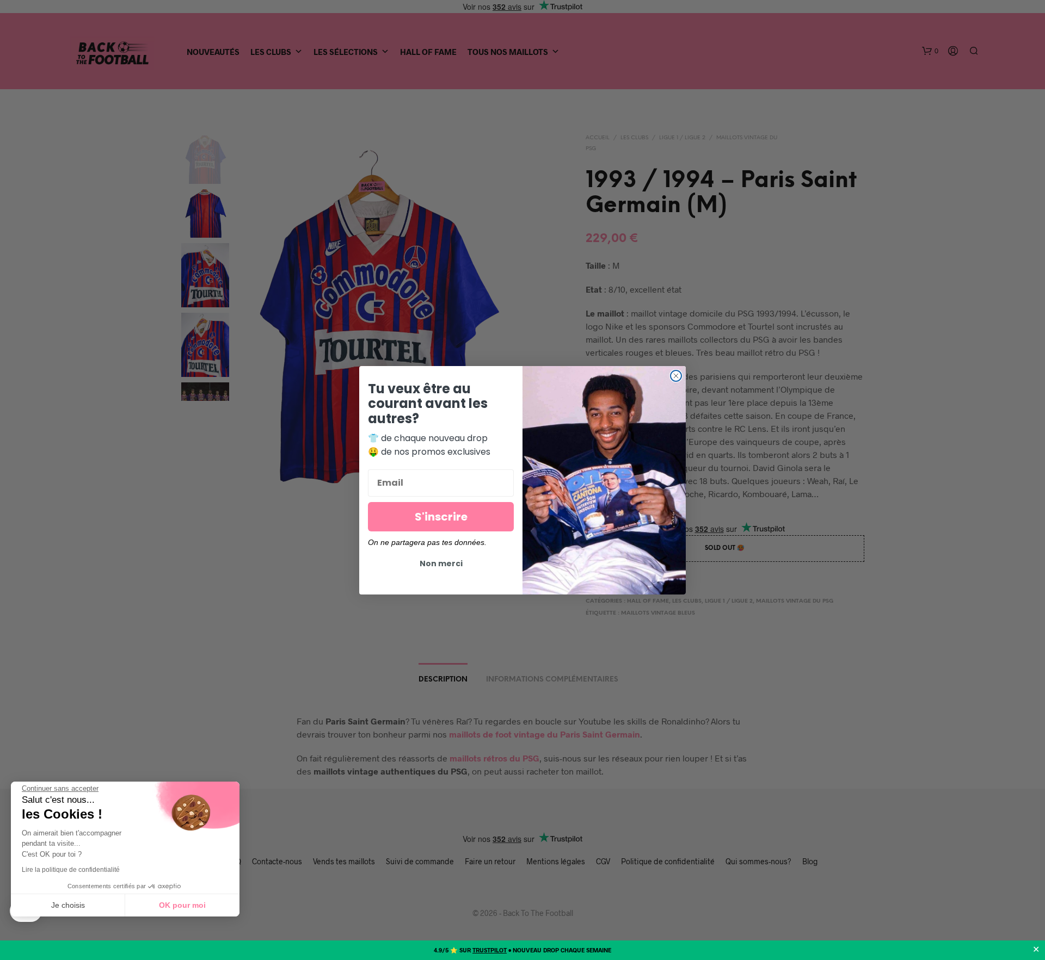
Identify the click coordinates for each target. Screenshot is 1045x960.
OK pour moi (182, 905)
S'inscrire (441, 516)
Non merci (441, 563)
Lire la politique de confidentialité (71, 870)
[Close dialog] (676, 375)
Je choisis (68, 905)
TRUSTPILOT (489, 949)
